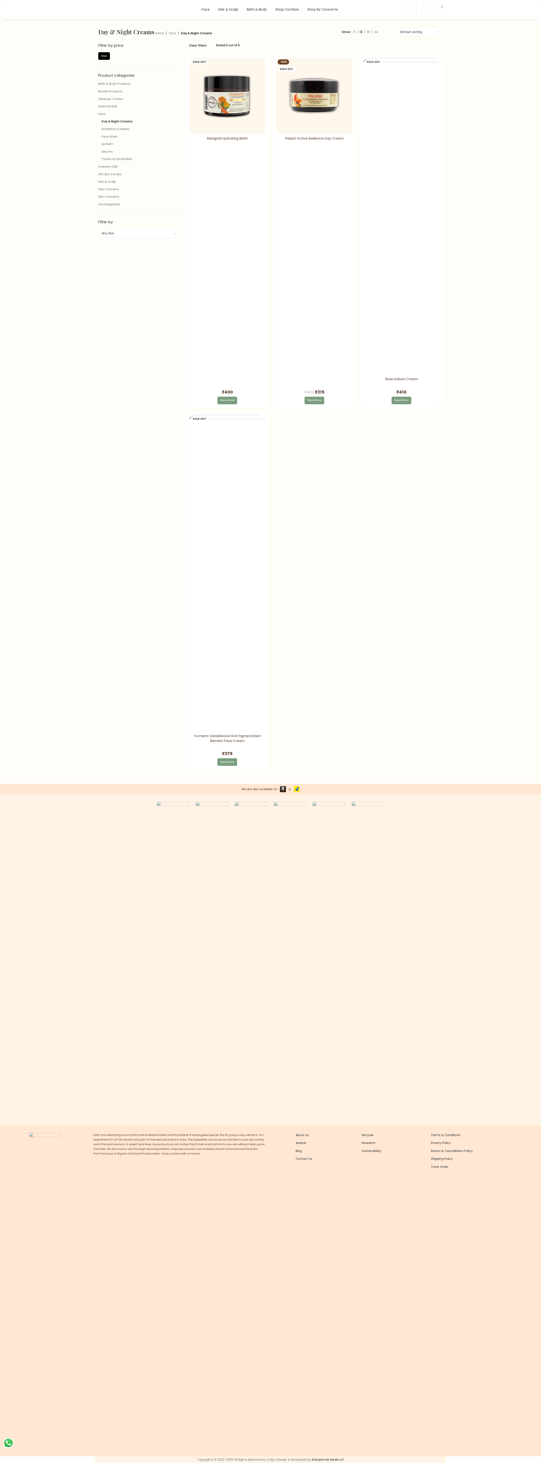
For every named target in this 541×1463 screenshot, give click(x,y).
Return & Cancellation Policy (452, 1151)
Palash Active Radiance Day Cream (314, 138)
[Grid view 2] (381, 31)
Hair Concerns (108, 189)
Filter (104, 56)
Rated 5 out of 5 (228, 45)
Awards (301, 1143)
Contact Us (304, 1159)
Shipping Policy (442, 1159)
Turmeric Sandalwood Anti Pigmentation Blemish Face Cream (227, 738)
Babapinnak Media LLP (328, 1460)
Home (159, 33)
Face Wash (109, 136)
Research (369, 1143)
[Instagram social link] (303, 1178)
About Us (302, 1135)
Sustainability (371, 1151)
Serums (107, 151)
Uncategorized (109, 204)
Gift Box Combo (110, 174)
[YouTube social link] (309, 1178)
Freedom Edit (108, 167)
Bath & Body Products (114, 84)
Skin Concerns (108, 197)
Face (172, 33)
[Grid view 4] (395, 31)
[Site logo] (124, 9)
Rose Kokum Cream (401, 379)
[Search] (425, 9)
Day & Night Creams (117, 121)
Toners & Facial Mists (116, 159)
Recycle (367, 1135)
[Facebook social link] (298, 1178)
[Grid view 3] (388, 31)
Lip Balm (107, 144)
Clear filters (198, 45)
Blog (299, 1151)
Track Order (439, 1167)
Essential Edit (107, 106)
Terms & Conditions (445, 1135)
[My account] (407, 9)
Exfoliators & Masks (115, 129)
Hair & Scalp (107, 182)
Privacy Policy (441, 1143)
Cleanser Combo (110, 99)
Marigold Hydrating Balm (227, 138)
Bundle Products (110, 91)
